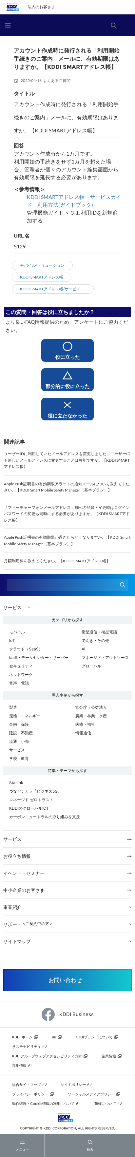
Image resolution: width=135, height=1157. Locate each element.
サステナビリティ (27, 1046)
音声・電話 (19, 683)
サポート (28, 924)
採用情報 (20, 1065)
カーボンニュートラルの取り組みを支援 (44, 816)
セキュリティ (21, 666)
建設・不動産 (21, 732)
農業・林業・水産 (91, 715)
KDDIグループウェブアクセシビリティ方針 (47, 1056)
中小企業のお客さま (24, 890)
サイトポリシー (74, 1084)
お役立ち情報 (17, 856)
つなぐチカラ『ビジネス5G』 (35, 791)
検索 (90, 1149)
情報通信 (83, 732)
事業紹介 (12, 907)
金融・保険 (19, 724)
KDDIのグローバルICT (29, 808)
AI (83, 648)
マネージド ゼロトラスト (31, 799)
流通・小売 (19, 741)
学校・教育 (19, 758)
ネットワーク (21, 674)
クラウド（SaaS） (26, 648)
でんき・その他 (95, 640)
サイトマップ (17, 941)
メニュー (22, 1149)
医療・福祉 (85, 724)
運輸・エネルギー (25, 715)
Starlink (16, 782)
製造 (13, 707)
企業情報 (109, 1056)
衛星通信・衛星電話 (99, 631)
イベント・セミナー (24, 873)
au (54, 1037)
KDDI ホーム (22, 1037)
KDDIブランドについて (94, 1037)
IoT (12, 640)
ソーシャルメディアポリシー (92, 1094)
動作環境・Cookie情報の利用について (44, 1103)
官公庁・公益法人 (91, 707)
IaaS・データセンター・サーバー (38, 657)
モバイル (17, 631)
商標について (105, 1103)
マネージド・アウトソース (105, 657)
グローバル (91, 666)
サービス (17, 749)
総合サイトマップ (27, 1084)
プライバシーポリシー (30, 1094)
